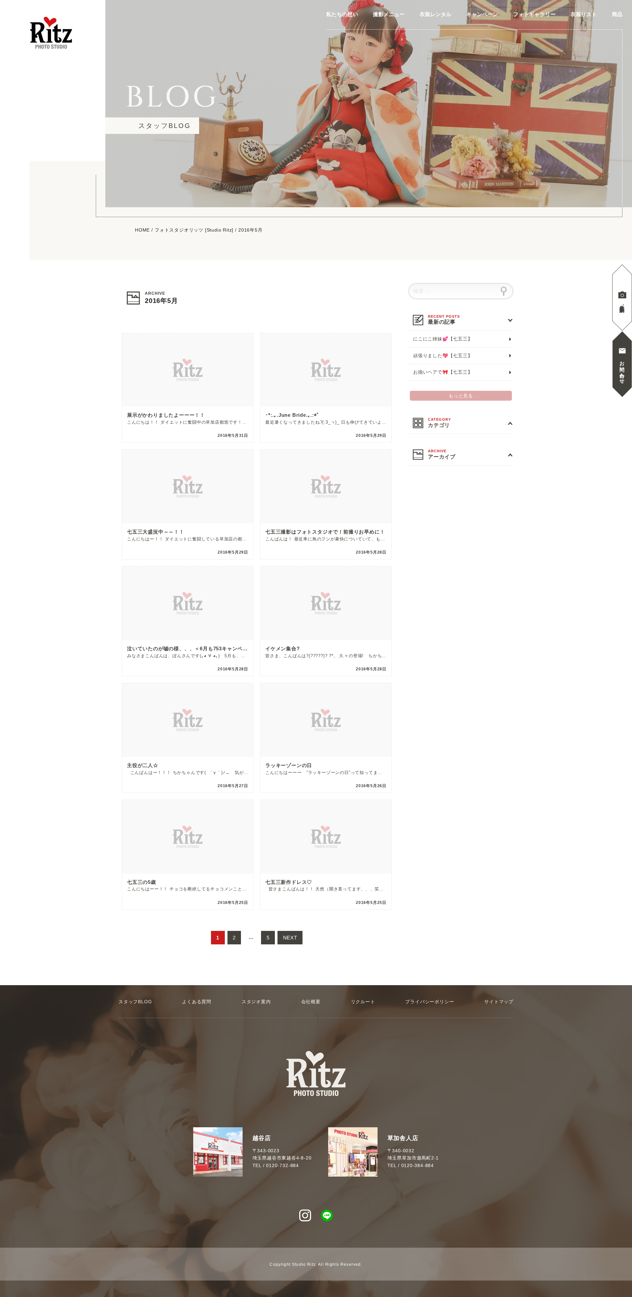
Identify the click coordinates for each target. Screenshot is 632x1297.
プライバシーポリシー (429, 1001)
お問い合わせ (622, 370)
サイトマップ (499, 1001)
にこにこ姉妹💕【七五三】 (443, 338)
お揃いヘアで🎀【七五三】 (443, 372)
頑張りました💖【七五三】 (443, 355)
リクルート (363, 1001)
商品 (617, 14)
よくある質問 (196, 1001)
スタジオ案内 (256, 1001)
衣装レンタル (436, 14)
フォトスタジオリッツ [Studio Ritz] (194, 230)
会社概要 (311, 1001)
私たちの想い (342, 14)
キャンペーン (482, 14)
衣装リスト (583, 14)
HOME (142, 230)
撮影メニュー (389, 14)
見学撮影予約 (622, 303)
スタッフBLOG (135, 1001)
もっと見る (461, 395)
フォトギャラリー (534, 14)
